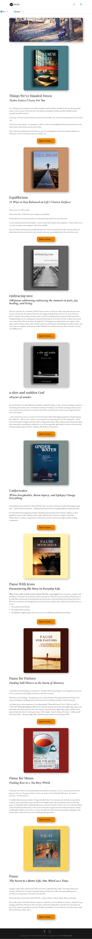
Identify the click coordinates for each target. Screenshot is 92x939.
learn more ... (46, 140)
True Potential (65, 935)
